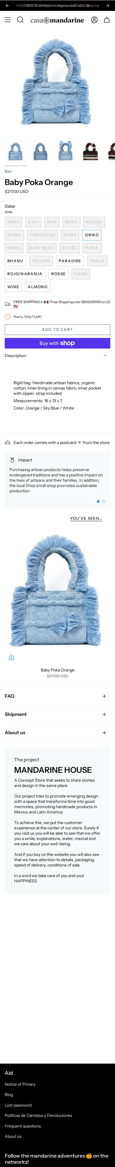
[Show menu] (8, 20)
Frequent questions (23, 1126)
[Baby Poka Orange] (57, 595)
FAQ (9, 696)
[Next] (107, 5)
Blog (9, 1094)
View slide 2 (104, 501)
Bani (8, 171)
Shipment (16, 714)
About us (15, 732)
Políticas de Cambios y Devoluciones (38, 1115)
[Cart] (107, 20)
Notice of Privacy (20, 1084)
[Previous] (7, 5)
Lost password (18, 1105)
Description (15, 355)
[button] (20, 20)
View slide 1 (98, 501)
